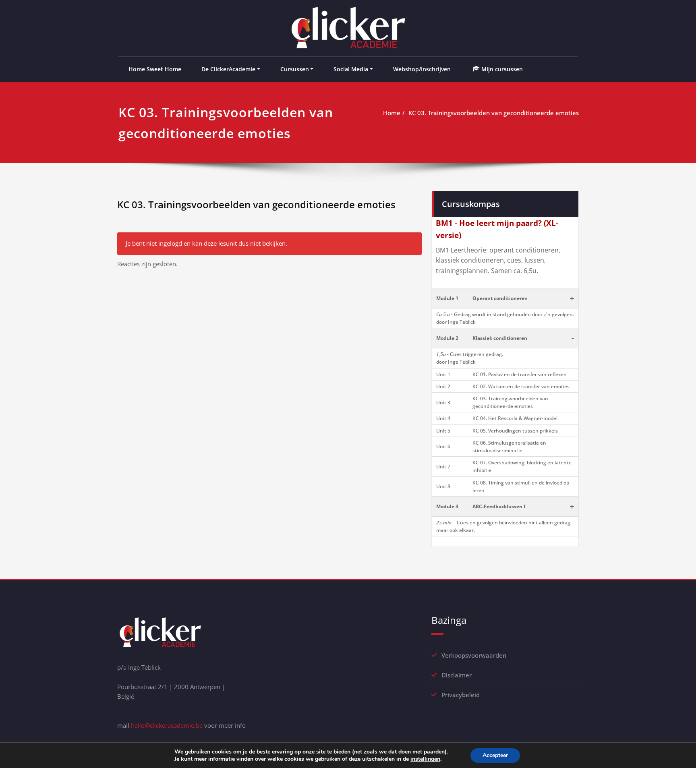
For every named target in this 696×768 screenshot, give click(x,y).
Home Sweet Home (154, 69)
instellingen (425, 759)
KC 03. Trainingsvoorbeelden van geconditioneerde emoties (493, 113)
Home (391, 113)
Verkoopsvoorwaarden (473, 655)
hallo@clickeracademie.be (167, 725)
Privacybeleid (460, 695)
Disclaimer (456, 675)
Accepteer (495, 755)
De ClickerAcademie (228, 69)
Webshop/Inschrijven (422, 69)
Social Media (351, 69)
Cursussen (294, 69)
